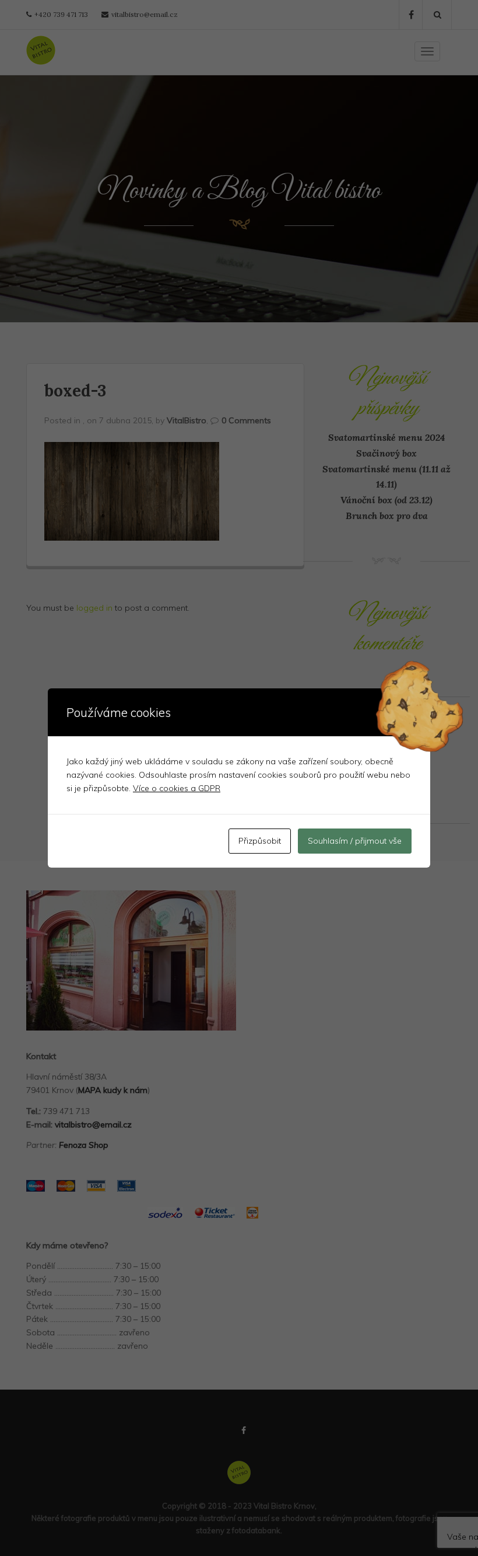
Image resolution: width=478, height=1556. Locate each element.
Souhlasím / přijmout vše (355, 841)
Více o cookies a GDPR (176, 788)
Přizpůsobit (259, 841)
